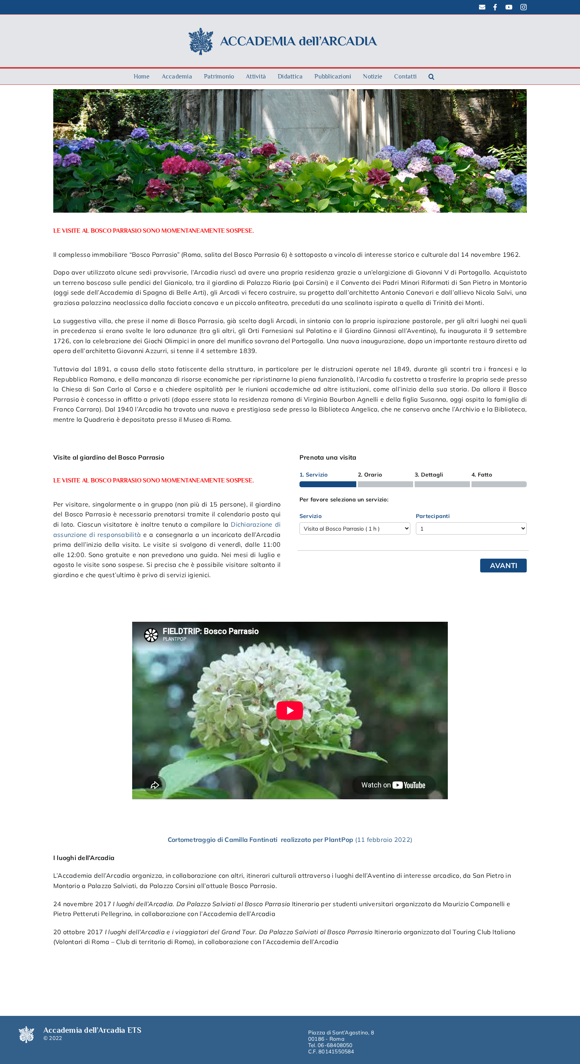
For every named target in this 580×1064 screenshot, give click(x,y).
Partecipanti (433, 516)
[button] (431, 76)
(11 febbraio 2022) (383, 839)
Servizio (310, 516)
